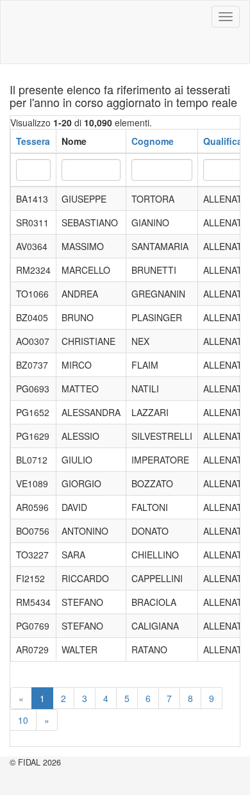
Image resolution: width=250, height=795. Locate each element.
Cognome (152, 141)
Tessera (33, 141)
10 (23, 720)
